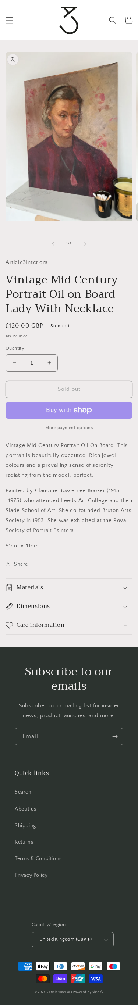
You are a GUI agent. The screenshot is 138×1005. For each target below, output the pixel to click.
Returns (24, 842)
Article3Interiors (59, 992)
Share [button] (21, 564)
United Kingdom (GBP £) (65, 939)
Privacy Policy (31, 875)
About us (25, 809)
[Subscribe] (115, 736)
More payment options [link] (69, 427)
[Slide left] (53, 244)
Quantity (15, 348)
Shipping (25, 826)
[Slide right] (85, 244)
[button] (9, 20)
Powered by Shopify (88, 992)
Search (23, 792)
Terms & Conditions (38, 859)
